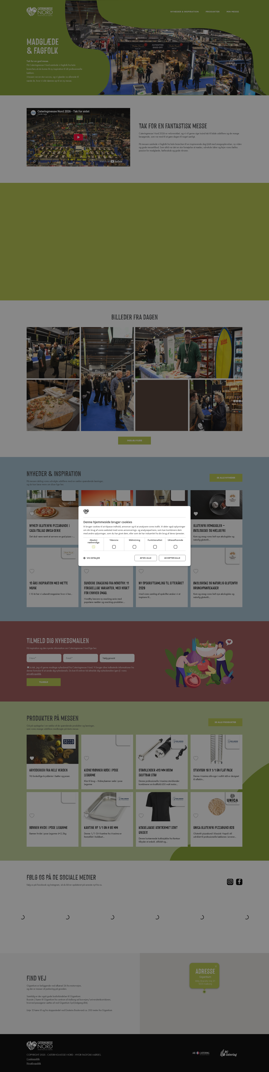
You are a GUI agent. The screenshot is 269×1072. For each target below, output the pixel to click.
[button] (91, 558)
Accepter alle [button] (172, 558)
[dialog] (134, 536)
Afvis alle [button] (145, 558)
